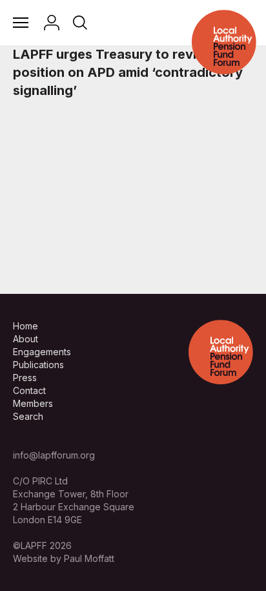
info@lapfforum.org (54, 455)
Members (33, 403)
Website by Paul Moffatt (63, 558)
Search (28, 416)
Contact (29, 390)
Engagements (42, 351)
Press (25, 377)
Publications (38, 364)
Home (25, 325)
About (25, 338)
